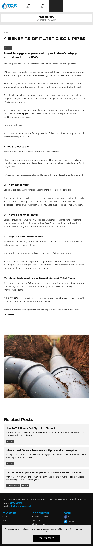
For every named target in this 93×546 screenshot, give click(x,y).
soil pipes (13, 63)
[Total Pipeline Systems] (9, 6)
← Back (7, 32)
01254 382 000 (14, 298)
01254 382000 (16, 503)
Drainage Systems (13, 486)
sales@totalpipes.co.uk (65, 298)
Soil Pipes (8, 48)
